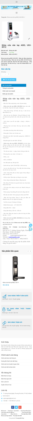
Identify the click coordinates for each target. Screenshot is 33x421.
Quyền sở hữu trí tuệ (6, 384)
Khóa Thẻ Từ (14, 414)
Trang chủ (3, 17)
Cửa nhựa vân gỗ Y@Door (7, 412)
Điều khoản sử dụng (6, 375)
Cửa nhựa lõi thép (26, 412)
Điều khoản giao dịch (6, 378)
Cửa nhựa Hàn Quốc (26, 410)
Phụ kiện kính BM (17, 415)
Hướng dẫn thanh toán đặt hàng (9, 361)
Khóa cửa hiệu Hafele (6, 415)
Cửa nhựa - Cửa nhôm (13, 410)
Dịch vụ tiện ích (5, 381)
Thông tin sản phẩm (7, 88)
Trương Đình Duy (20, 418)
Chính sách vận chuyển (8, 91)
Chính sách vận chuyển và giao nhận (10, 364)
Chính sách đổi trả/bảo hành (8, 367)
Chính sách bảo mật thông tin (8, 358)
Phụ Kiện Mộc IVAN (26, 414)
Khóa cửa (3, 410)
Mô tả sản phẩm (7, 85)
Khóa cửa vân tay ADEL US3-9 (11, 282)
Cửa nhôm (3, 414)
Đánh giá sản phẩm (7, 94)
